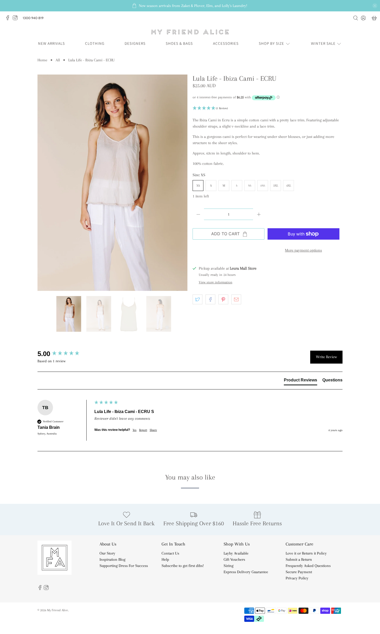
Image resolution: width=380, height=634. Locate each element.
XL (250, 185)
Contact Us (170, 553)
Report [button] (143, 430)
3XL (275, 185)
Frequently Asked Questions (308, 565)
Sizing (228, 565)
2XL (262, 185)
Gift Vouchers (234, 559)
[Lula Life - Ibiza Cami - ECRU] (112, 183)
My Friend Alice (57, 610)
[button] (268, 108)
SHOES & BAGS (179, 43)
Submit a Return (299, 559)
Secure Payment (299, 572)
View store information (215, 282)
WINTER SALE (323, 43)
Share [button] (153, 430)
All (58, 60)
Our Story (107, 553)
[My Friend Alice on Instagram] (16, 19)
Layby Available (236, 553)
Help (165, 559)
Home (42, 60)
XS (198, 185)
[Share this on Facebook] (210, 299)
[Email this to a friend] (236, 299)
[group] (64, 353)
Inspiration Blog (112, 559)
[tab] (300, 381)
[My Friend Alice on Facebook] (9, 19)
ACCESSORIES (226, 43)
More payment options (303, 250)
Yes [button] (134, 430)
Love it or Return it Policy (306, 553)
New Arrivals (51, 43)
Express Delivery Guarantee (246, 572)
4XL (288, 185)
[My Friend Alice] (190, 32)
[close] (374, 5)
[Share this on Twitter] (197, 299)
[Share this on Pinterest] (223, 299)
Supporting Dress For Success (124, 565)
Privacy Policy (297, 578)
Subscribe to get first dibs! (183, 565)
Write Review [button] (326, 357)
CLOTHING (94, 43)
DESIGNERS (135, 43)
